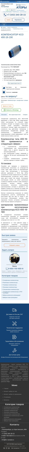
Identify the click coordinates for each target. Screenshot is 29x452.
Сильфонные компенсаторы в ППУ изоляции (13, 292)
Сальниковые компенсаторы (11, 289)
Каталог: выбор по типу (10, 391)
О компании (7, 397)
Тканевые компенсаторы (10, 285)
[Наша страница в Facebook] (6, 448)
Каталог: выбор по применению (12, 394)
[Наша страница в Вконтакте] (4, 448)
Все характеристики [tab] (15, 114)
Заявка (8, 19)
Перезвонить (18, 19)
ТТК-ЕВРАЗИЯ (23, 448)
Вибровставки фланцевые (10, 297)
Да (7, 10)
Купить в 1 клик (7, 106)
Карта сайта (22, 446)
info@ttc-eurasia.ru (22, 1)
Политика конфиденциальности (11, 446)
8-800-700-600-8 (15, 269)
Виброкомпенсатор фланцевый (11, 295)
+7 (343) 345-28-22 (8, 433)
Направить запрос (14, 245)
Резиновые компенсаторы (10, 282)
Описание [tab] (4, 114)
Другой (13, 10)
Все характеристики (14, 83)
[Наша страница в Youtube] (9, 448)
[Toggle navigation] (4, 24)
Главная (6, 388)
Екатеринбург (5, 1)
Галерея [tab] (25, 114)
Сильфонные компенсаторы (11, 280)
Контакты (6, 400)
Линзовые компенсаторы (10, 287)
